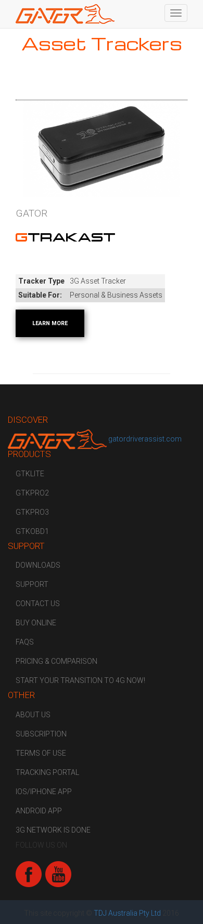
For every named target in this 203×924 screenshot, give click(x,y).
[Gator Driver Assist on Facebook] (29, 873)
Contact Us (38, 603)
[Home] (65, 14)
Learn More (50, 323)
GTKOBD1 (32, 531)
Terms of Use (41, 753)
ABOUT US (33, 715)
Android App (39, 811)
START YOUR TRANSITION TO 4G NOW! (80, 680)
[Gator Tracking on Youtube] (58, 873)
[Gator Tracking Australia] (58, 439)
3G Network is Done (53, 830)
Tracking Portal (47, 772)
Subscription (41, 734)
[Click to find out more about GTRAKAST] (101, 149)
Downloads (38, 565)
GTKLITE (30, 474)
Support (32, 584)
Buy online (36, 623)
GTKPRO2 (32, 493)
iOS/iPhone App (44, 791)
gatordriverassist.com (145, 439)
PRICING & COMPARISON (56, 661)
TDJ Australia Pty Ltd (127, 913)
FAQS (25, 642)
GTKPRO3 (32, 512)
